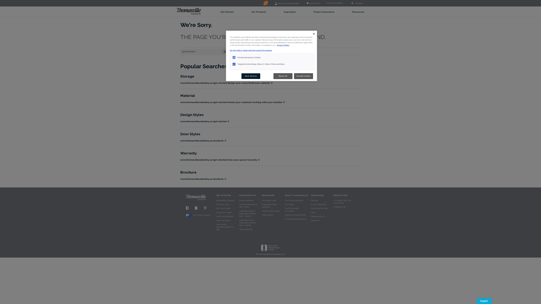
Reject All (283, 76)
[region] (271, 55)
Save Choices (251, 76)
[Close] (314, 34)
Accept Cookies (304, 76)
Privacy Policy (283, 45)
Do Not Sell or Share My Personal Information (251, 50)
